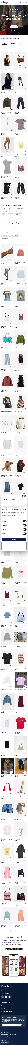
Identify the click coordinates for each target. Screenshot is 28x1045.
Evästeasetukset (14, 1038)
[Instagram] (2, 996)
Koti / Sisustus (5, 238)
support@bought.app (8, 1037)
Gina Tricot (10, 91)
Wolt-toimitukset (6, 1011)
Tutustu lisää (14, 931)
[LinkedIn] (6, 996)
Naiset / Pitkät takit (6, 229)
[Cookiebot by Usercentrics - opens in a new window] (21, 496)
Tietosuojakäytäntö (5, 1042)
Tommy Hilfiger (5, 211)
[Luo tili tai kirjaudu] (23, 2)
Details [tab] (14, 499)
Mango (10, 711)
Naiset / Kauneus (5, 225)
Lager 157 (13, 211)
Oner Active (10, 154)
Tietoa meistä (5, 1002)
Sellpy (24, 262)
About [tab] (23, 499)
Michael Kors (20, 208)
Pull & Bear (4, 217)
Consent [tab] (5, 499)
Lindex (3, 208)
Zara (24, 154)
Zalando (10, 176)
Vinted (24, 646)
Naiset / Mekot (15, 229)
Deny (14, 548)
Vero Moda (10, 214)
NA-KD (10, 775)
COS (14, 208)
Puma (9, 208)
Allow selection (14, 543)
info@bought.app (14, 1034)
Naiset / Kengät (15, 225)
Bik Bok (10, 217)
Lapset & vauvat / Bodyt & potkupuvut (10, 235)
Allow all (14, 539)
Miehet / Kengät (5, 232)
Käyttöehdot (3, 1040)
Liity (23, 1024)
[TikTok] (9, 996)
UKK (2, 1005)
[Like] (12, 67)
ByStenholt (10, 347)
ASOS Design (18, 214)
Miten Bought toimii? (13, 30)
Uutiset (3, 1008)
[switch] (25, 525)
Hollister (3, 214)
